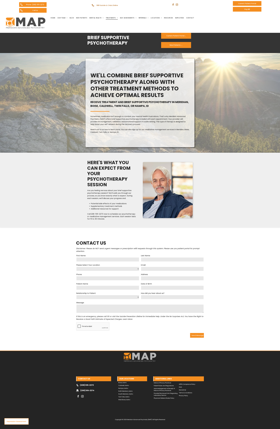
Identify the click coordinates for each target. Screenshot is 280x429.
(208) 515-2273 (87, 385)
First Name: (81, 255)
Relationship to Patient (86, 293)
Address (144, 274)
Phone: (79, 274)
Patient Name (82, 284)
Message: (80, 302)
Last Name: (145, 255)
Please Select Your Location (88, 265)
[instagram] (177, 5)
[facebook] (173, 5)
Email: (143, 265)
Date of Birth (146, 284)
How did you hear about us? (152, 293)
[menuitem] (53, 18)
